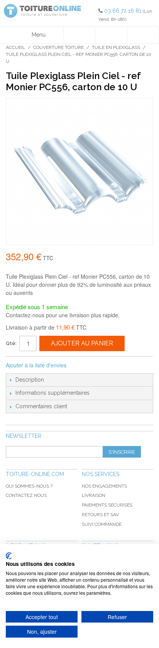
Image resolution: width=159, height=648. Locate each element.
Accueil (15, 47)
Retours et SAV (100, 514)
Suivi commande (102, 524)
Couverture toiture (58, 47)
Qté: (11, 343)
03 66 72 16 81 (123, 11)
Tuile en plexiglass (116, 47)
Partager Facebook (83, 365)
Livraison (93, 495)
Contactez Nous (26, 495)
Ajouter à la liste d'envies (36, 365)
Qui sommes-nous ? (29, 486)
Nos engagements (104, 486)
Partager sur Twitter (98, 365)
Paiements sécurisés (107, 505)
